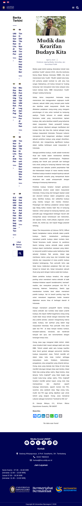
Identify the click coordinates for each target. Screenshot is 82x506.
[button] (73, 7)
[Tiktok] (49, 443)
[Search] (20, 253)
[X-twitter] (38, 443)
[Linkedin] (55, 443)
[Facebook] (26, 443)
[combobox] (15, 253)
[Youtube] (32, 443)
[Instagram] (44, 443)
